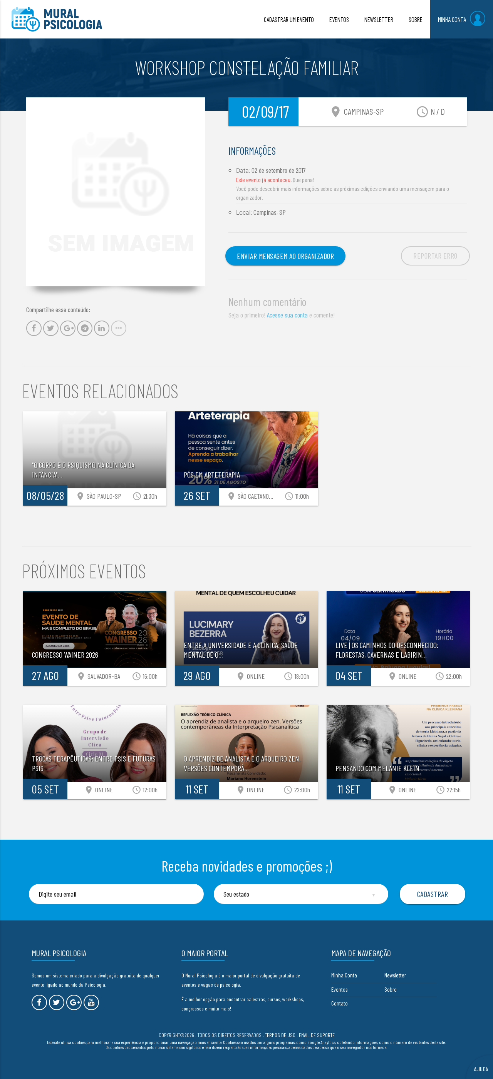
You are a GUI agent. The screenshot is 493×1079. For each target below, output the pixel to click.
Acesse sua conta (287, 315)
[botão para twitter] (56, 1002)
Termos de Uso (280, 1035)
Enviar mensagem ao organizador (285, 256)
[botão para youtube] (91, 1002)
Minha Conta (344, 975)
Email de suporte (317, 1035)
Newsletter (395, 975)
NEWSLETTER (378, 19)
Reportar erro (435, 255)
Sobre (390, 989)
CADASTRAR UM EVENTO (289, 19)
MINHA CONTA (452, 19)
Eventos (339, 989)
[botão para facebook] (39, 1002)
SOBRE (416, 19)
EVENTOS (339, 19)
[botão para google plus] (74, 1002)
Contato (339, 1003)
